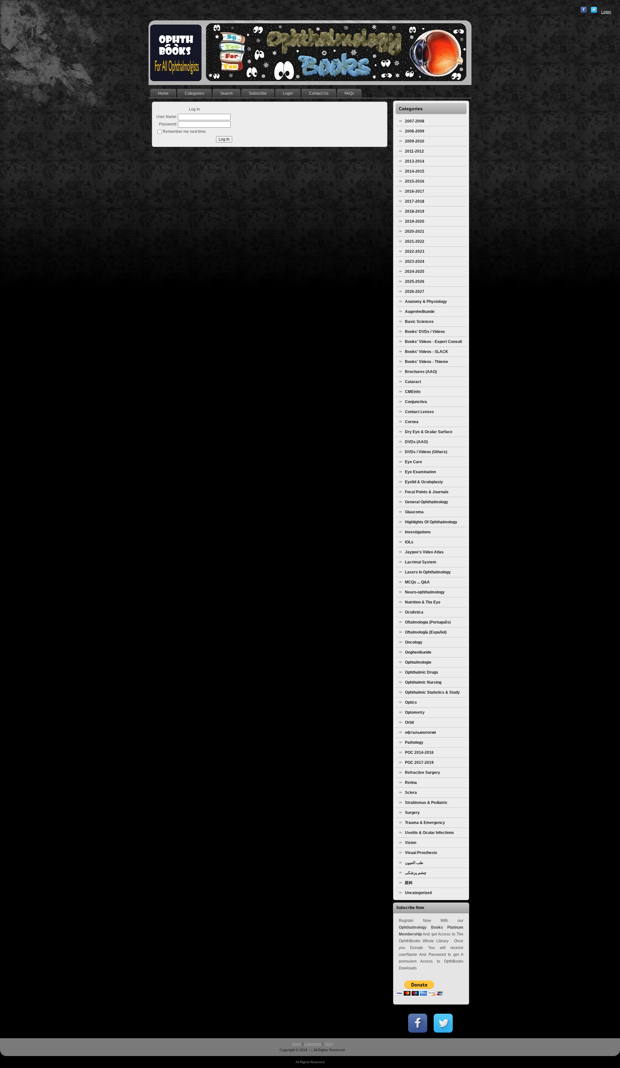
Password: (168, 124)
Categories (312, 1044)
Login (606, 12)
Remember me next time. (185, 131)
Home (296, 1044)
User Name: (166, 116)
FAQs (328, 1044)
